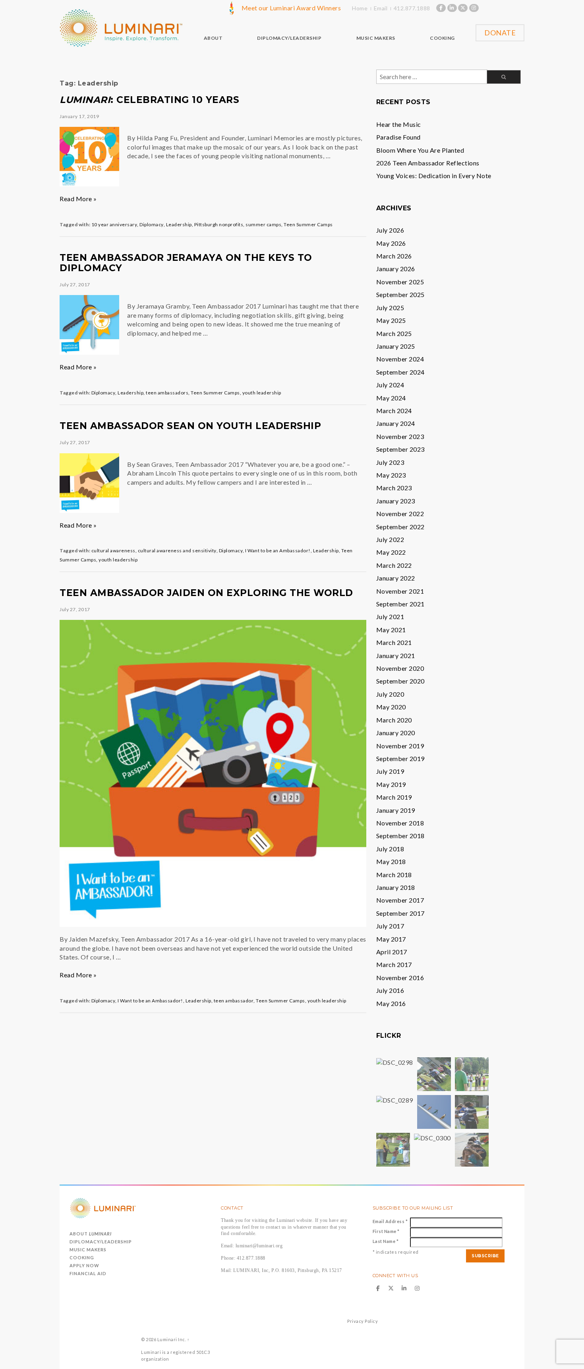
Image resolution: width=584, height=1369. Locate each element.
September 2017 (400, 913)
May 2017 (391, 939)
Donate (500, 32)
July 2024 (390, 384)
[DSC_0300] (432, 1137)
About (91, 1233)
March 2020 (394, 720)
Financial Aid (88, 1273)
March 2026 (394, 256)
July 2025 (390, 307)
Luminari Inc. (171, 1339)
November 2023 (400, 436)
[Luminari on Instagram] (474, 8)
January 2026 (395, 268)
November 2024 (400, 359)
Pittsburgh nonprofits (219, 224)
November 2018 (400, 823)
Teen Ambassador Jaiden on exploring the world (206, 592)
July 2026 (390, 230)
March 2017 (394, 964)
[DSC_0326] (472, 1149)
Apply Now (84, 1265)
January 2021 (395, 655)
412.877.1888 (412, 8)
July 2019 (390, 771)
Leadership (179, 224)
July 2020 (390, 694)
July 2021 (390, 616)
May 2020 (391, 707)
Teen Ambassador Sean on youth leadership (190, 425)
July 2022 (390, 539)
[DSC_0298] (394, 1061)
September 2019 (400, 758)
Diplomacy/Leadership (101, 1241)
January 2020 (395, 732)
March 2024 (394, 410)
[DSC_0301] (393, 1149)
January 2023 (395, 501)
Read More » (78, 198)
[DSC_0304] (472, 1111)
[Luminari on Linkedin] (452, 8)
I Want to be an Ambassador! (278, 550)
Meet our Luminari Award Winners (291, 8)
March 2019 (394, 797)
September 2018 (400, 835)
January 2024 (395, 423)
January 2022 (395, 578)
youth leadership (261, 393)
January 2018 (395, 887)
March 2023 (394, 487)
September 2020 (400, 681)
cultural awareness (113, 550)
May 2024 (391, 398)
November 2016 (400, 977)
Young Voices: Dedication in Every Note (433, 175)
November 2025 (400, 281)
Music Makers (88, 1249)
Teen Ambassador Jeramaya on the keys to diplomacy (186, 263)
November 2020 (400, 668)
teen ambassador (234, 1001)
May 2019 (391, 784)
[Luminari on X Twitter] (463, 8)
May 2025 (391, 320)
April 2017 (391, 951)
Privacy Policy (362, 1321)
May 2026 (391, 243)
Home (359, 8)
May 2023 (391, 475)
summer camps (263, 224)
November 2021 (400, 591)
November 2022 (400, 513)
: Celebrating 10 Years (149, 99)
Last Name (386, 1241)
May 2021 (391, 629)
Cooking (82, 1257)
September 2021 (400, 604)
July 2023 (390, 462)
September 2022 (400, 526)
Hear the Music (398, 124)
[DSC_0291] (434, 1073)
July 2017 (390, 926)
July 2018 (390, 848)
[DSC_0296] (472, 1073)
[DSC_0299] (434, 1111)
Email (381, 8)
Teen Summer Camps (308, 224)
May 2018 (391, 861)
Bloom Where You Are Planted (420, 150)
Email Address (390, 1221)
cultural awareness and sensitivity (177, 550)
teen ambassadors (167, 393)
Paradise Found (398, 137)
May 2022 (391, 552)
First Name (386, 1231)
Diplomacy (151, 224)
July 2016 (390, 990)
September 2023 (400, 449)
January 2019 (395, 810)
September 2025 (400, 294)
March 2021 (394, 642)
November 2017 (400, 900)
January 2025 (395, 346)
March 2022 (394, 565)
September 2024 (400, 372)
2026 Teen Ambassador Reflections (428, 163)
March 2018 (394, 874)
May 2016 (391, 1003)
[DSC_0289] (394, 1099)
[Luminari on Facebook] (441, 8)
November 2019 (400, 746)
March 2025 (394, 333)
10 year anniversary (114, 224)
